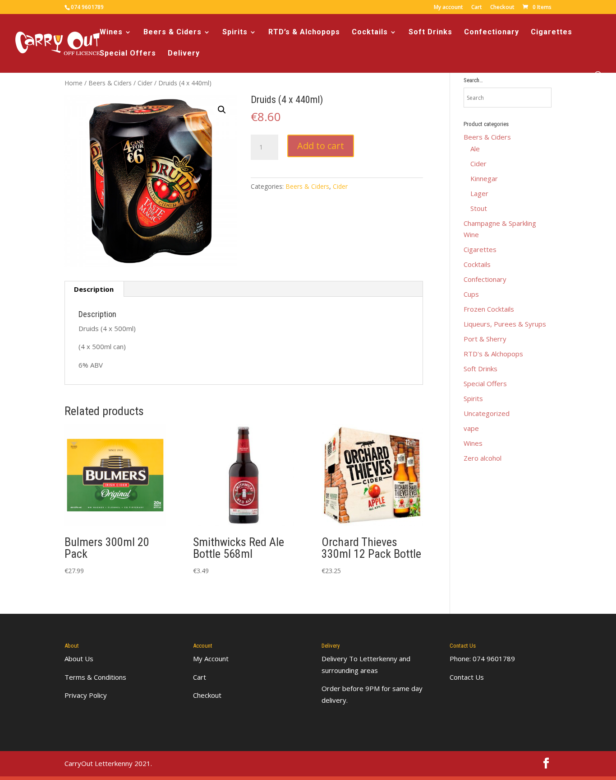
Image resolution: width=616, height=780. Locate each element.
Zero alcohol (482, 457)
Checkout (502, 8)
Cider (145, 83)
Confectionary (491, 32)
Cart (476, 8)
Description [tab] (94, 289)
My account (448, 8)
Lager (479, 193)
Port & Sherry (485, 338)
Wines (111, 32)
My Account (211, 658)
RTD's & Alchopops (493, 353)
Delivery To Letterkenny (359, 658)
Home (73, 83)
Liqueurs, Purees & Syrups (505, 323)
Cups (471, 294)
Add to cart (320, 146)
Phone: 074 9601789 (482, 658)
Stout (478, 208)
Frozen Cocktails (489, 308)
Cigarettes (551, 32)
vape (471, 428)
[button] (222, 110)
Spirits (235, 32)
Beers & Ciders (172, 32)
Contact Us (467, 677)
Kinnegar (484, 178)
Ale (475, 148)
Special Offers (128, 53)
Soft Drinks (430, 32)
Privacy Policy (85, 695)
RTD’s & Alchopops (304, 32)
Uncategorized (487, 413)
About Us (78, 658)
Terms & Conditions (95, 677)
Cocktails (370, 32)
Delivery (184, 53)
